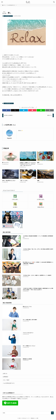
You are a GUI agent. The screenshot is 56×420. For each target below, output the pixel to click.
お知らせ (5, 373)
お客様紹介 (5, 376)
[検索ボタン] (54, 2)
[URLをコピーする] (49, 110)
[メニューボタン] (2, 2)
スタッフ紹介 (6, 380)
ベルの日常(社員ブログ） (8, 103)
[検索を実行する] (52, 412)
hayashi (9, 138)
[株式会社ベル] (28, 2)
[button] (6, 110)
